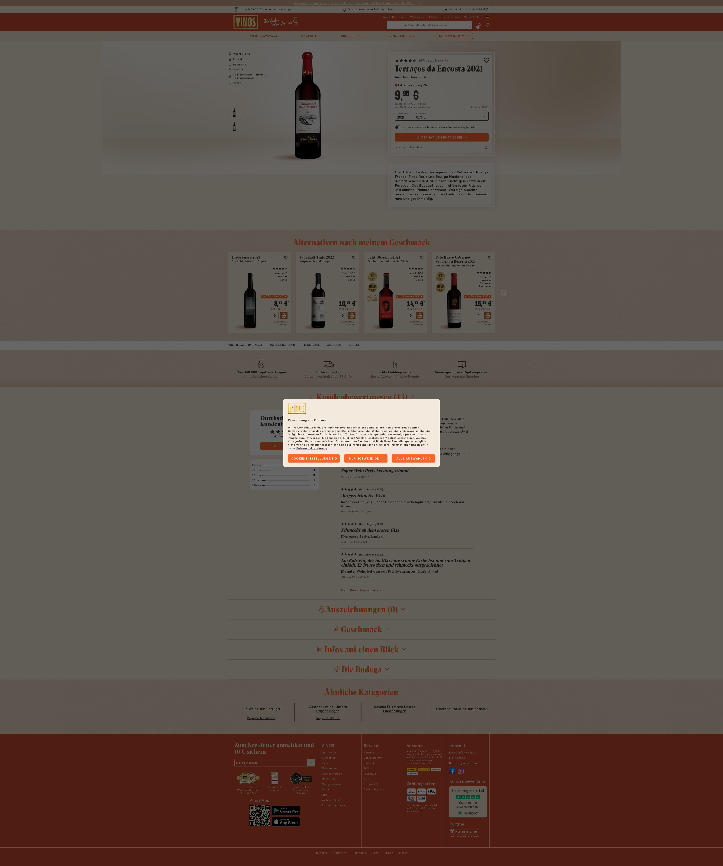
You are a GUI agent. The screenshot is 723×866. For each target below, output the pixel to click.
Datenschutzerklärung (311, 448)
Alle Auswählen (411, 458)
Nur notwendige (364, 458)
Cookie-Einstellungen (312, 458)
